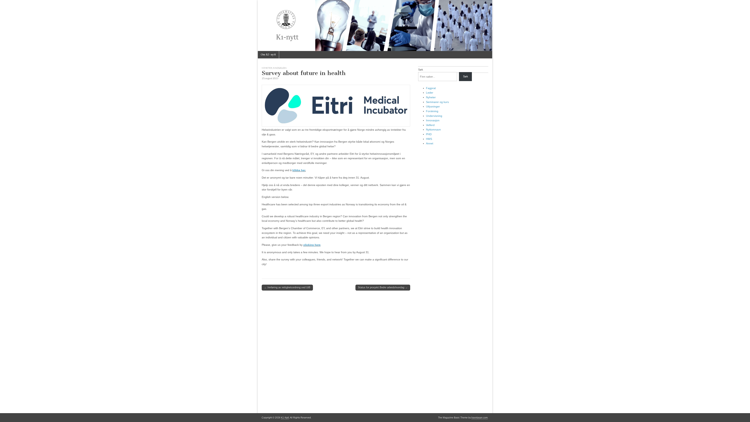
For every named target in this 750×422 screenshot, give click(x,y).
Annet (429, 143)
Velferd (430, 125)
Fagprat (431, 88)
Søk (420, 69)
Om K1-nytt (268, 54)
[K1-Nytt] (375, 25)
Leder (429, 92)
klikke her (298, 170)
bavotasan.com (479, 417)
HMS (429, 138)
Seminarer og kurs (437, 102)
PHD (429, 134)
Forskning (432, 111)
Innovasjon (280, 68)
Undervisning (434, 115)
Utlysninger (433, 106)
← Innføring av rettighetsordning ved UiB (287, 287)
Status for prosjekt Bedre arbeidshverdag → (383, 287)
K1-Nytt (285, 417)
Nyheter (267, 68)
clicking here (312, 244)
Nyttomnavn (433, 129)
